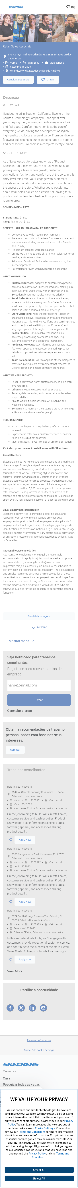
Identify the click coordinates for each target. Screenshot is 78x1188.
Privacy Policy (37, 1153)
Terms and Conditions (31, 1131)
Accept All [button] (39, 1170)
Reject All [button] (39, 1178)
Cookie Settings (45, 1128)
